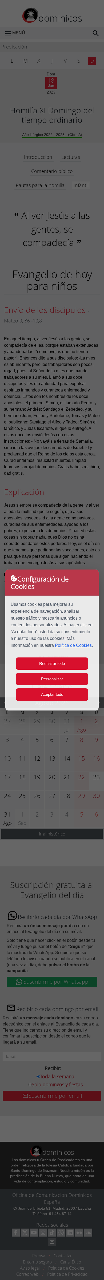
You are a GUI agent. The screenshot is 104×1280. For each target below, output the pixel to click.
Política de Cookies (73, 645)
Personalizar (52, 679)
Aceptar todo (52, 694)
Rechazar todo (52, 663)
